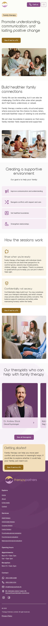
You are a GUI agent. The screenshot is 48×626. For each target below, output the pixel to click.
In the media (6, 503)
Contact (4, 506)
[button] (24, 480)
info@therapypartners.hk (13, 587)
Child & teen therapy (8, 522)
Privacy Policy (7, 616)
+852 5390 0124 (10, 582)
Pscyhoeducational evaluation (11, 533)
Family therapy (6, 529)
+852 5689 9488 (11, 578)
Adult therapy (6, 518)
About (4, 499)
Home (4, 495)
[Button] (5, 4)
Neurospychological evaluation (12, 541)
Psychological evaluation (10, 537)
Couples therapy (7, 525)
